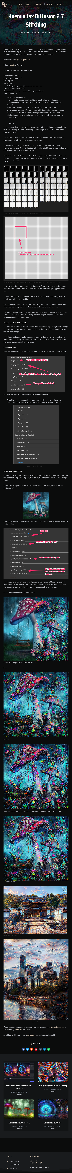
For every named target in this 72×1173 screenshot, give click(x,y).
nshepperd (31, 1035)
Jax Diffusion (37, 1044)
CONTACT (59, 4)
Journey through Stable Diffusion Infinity (53, 1085)
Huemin (12, 65)
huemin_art (18, 1030)
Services (38, 4)
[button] (23, 1049)
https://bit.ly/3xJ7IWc (23, 60)
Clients (28, 4)
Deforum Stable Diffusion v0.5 (19, 1122)
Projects (49, 4)
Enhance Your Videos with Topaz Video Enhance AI (19, 1087)
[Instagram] (32, 1162)
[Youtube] (41, 1162)
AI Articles (25, 32)
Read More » (19, 1094)
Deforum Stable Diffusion (52, 1122)
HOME (20, 4)
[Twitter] (36, 1162)
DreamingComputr (58, 1027)
